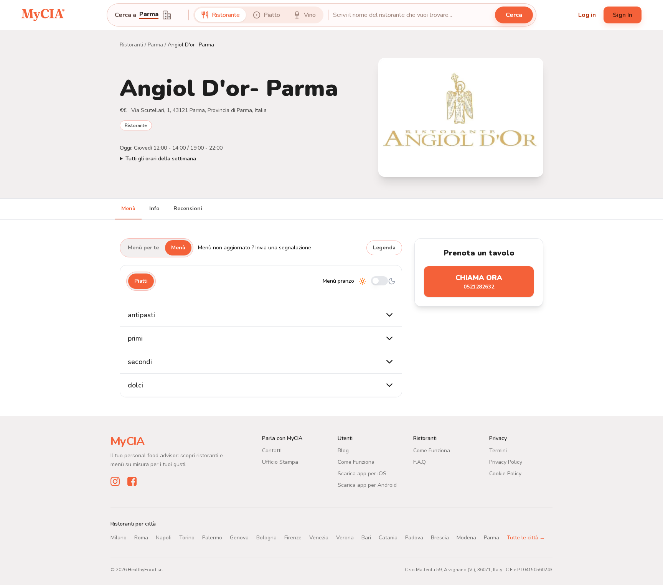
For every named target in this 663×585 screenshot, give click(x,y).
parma (148, 14)
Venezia (318, 537)
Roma (141, 537)
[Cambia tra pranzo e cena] (379, 281)
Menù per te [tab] (143, 247)
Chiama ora (478, 281)
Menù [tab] (128, 208)
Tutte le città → (526, 537)
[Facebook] (132, 481)
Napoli (164, 537)
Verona (345, 537)
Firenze (293, 537)
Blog (343, 450)
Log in (587, 15)
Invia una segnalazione (283, 247)
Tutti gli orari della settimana (160, 158)
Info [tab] (154, 208)
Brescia (440, 537)
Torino (187, 537)
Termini (498, 450)
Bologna (266, 537)
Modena (466, 537)
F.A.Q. (420, 462)
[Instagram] (115, 481)
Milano (118, 537)
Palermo (212, 537)
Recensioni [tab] (187, 208)
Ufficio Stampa (280, 462)
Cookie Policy (505, 473)
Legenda (384, 247)
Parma (155, 44)
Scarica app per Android (367, 485)
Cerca (514, 15)
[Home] (42, 15)
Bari (366, 537)
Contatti (272, 450)
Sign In (622, 15)
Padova (414, 537)
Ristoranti (131, 44)
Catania (388, 537)
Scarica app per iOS (362, 473)
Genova (239, 537)
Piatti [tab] (141, 281)
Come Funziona (356, 462)
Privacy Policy (505, 462)
